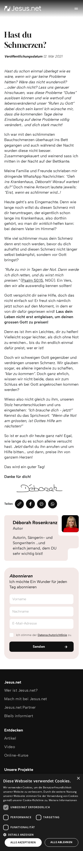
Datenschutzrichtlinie (52, 635)
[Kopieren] (19, 503)
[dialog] (41, 812)
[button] (41, 834)
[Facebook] (30, 503)
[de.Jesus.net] (22, 8)
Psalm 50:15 (32, 280)
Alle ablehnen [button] (61, 842)
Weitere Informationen (63, 800)
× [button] (78, 778)
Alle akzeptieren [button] (23, 842)
